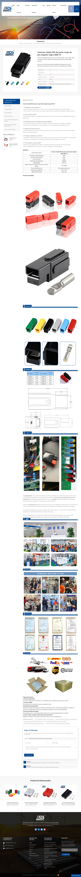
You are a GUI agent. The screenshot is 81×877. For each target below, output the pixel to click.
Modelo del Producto (34, 9)
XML (30, 857)
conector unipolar (8, 109)
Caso (44, 5)
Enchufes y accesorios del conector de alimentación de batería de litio (68, 803)
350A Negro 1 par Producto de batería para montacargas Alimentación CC (33, 721)
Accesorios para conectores (10, 129)
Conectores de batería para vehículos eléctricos (50, 845)
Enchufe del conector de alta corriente (50, 856)
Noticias (49, 5)
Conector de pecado (8, 116)
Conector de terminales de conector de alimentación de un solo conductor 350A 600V (57, 723)
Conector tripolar (7, 112)
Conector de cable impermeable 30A (48, 864)
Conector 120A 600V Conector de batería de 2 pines (13, 144)
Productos (27, 5)
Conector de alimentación (50, 842)
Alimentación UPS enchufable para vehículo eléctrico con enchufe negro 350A (66, 719)
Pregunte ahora (45, 87)
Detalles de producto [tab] (28, 100)
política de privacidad (34, 855)
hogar (13, 5)
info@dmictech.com (9, 848)
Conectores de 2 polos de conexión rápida (49, 860)
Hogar (30, 842)
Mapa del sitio (32, 853)
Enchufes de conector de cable (49, 867)
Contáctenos (63, 5)
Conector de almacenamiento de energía (11, 120)
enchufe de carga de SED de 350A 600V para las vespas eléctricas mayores (34, 723)
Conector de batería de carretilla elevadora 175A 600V (31, 803)
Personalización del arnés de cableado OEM (10, 125)
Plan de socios (54, 9)
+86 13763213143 (9, 845)
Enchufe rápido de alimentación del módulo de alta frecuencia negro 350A (56, 721)
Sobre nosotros (19, 9)
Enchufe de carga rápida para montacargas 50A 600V (14, 138)
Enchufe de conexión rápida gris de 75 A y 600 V (50, 853)
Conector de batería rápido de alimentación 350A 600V (49, 803)
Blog (30, 851)
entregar (65, 854)
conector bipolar (7, 105)
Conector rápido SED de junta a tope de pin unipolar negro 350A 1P (44, 719)
